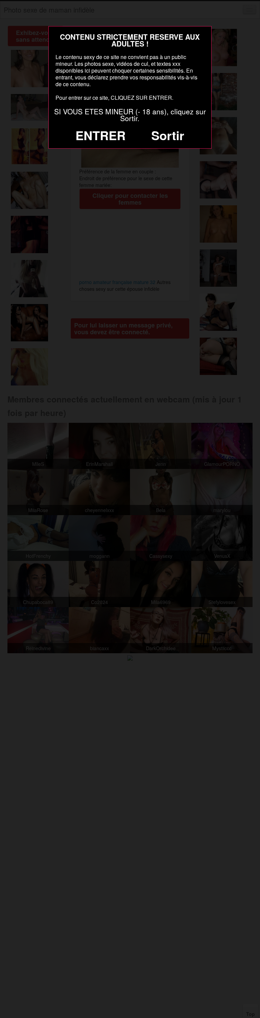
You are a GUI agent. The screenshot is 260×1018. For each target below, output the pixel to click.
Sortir (167, 135)
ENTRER (100, 135)
